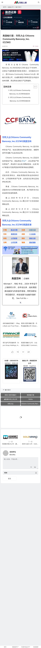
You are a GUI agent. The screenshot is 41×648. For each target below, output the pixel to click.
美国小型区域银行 (10, 395)
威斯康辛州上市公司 (10, 399)
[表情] (31, 467)
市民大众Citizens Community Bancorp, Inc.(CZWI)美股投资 (20, 99)
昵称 (5, 473)
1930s (30, 399)
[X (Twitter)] (20, 302)
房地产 (23, 161)
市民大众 (10, 404)
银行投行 (18, 7)
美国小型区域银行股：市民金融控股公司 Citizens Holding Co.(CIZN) (29, 325)
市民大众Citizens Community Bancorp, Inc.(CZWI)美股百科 (19, 92)
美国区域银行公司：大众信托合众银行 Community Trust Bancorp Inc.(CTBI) (29, 345)
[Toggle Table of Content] (34, 87)
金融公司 (11, 7)
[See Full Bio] (27, 298)
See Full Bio (21, 298)
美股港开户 (15, 647)
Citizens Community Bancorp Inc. (30, 404)
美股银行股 (30, 395)
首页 (4, 7)
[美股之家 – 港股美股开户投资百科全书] (20, 2)
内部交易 (32, 230)
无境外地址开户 (25, 647)
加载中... (7, 423)
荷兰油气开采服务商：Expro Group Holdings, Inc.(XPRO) (11, 345)
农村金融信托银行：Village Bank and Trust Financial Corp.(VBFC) (11, 325)
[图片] (35, 467)
